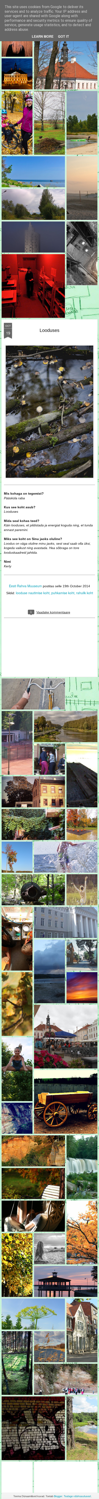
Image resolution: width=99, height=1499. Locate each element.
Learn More (42, 36)
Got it (63, 36)
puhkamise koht (62, 592)
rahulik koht (84, 592)
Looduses (49, 330)
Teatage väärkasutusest (77, 1496)
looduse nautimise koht (33, 592)
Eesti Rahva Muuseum (25, 586)
